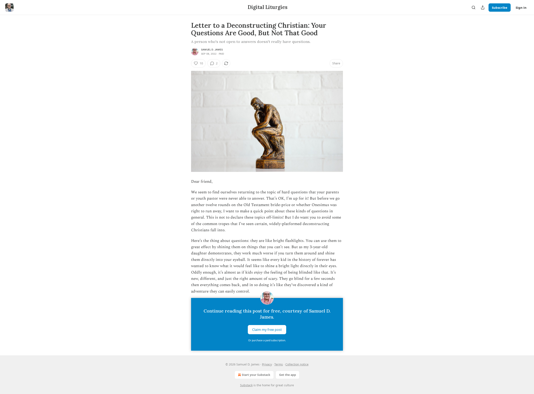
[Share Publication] (483, 7)
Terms (278, 364)
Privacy (267, 364)
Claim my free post (267, 329)
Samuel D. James (212, 49)
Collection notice (297, 364)
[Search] (473, 7)
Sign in (521, 7)
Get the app (287, 375)
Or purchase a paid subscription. (267, 340)
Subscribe (499, 7)
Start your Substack (256, 375)
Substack (246, 385)
